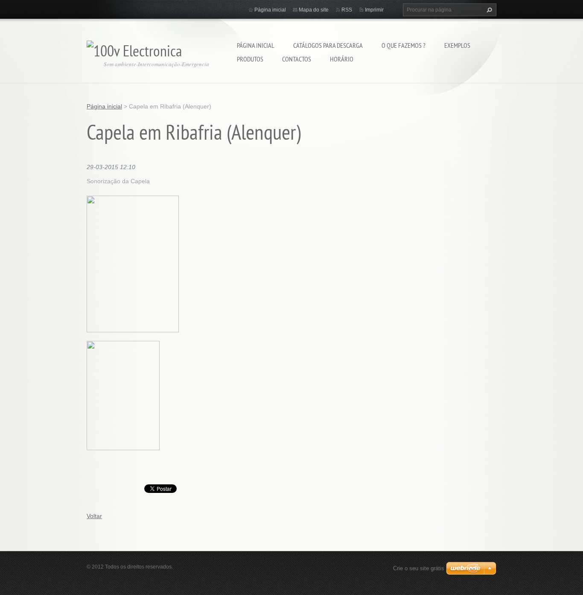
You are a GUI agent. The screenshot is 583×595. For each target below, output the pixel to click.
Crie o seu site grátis (418, 568)
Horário (341, 59)
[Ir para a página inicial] (134, 48)
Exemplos (457, 45)
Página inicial (255, 45)
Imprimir (374, 10)
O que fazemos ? (404, 45)
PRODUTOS (250, 59)
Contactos (296, 59)
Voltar (94, 516)
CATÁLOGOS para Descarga (328, 45)
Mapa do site (314, 10)
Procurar (488, 9)
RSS (346, 10)
